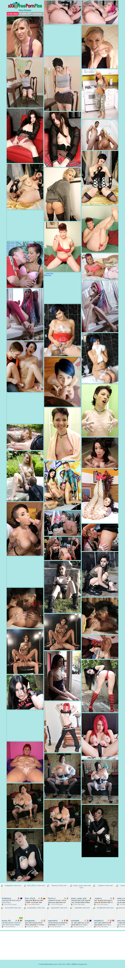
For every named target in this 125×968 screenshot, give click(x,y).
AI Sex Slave (12, 14)
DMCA (74, 964)
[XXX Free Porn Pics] (25, 5)
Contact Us (82, 964)
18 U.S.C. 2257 (64, 964)
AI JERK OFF (25, 14)
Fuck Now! (37, 14)
